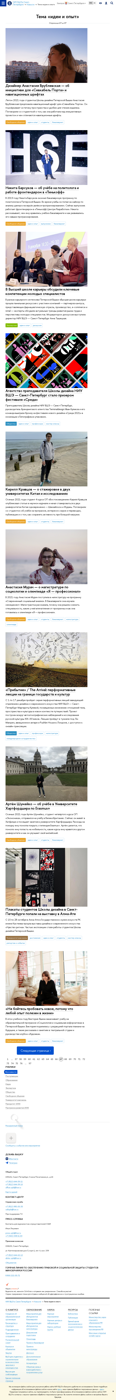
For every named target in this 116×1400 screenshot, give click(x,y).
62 (38, 1059)
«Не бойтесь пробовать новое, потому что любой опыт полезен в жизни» (39, 1011)
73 (8, 1063)
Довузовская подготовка (31, 1334)
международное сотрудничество (21, 738)
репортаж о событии (16, 943)
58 (20, 1059)
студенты (45, 122)
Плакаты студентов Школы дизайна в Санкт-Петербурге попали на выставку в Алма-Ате (42, 911)
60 (29, 1059)
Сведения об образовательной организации (13, 1317)
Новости (37, 1301)
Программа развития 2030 (17, 1107)
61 (34, 1059)
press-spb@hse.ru (13, 1233)
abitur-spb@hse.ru (13, 1258)
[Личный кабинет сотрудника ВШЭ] (106, 3)
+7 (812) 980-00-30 (14, 1206)
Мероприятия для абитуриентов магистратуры (33, 1326)
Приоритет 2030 (13, 1104)
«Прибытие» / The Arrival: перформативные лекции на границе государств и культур (41, 692)
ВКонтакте (13, 1159)
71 (79, 1059)
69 (70, 1059)
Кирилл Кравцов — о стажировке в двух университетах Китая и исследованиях (38, 491)
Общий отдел (12, 1171)
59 (25, 1059)
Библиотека (73, 1314)
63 (43, 1059)
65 (52, 1059)
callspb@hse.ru (12, 1209)
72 (83, 1059)
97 (30, 1063)
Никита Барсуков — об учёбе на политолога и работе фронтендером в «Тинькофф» (42, 190)
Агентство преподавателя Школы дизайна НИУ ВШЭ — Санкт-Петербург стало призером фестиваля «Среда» (44, 395)
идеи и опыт (33, 122)
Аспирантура (31, 1363)
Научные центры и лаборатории (54, 1321)
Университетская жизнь (16, 1100)
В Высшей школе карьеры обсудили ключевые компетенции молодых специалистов (42, 291)
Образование (12, 1080)
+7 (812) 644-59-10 (14, 1184)
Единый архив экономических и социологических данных (75, 1325)
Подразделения (12, 1329)
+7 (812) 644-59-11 (14, 1181)
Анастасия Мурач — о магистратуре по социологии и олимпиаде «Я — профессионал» (43, 589)
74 (12, 1063)
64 (47, 1059)
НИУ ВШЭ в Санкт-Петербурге (18, 1301)
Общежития (11, 1262)
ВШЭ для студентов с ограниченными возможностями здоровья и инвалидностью (14, 1362)
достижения (35, 938)
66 (56, 1059)
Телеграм (13, 1163)
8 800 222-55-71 (13, 1275)
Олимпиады (31, 1339)
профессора (37, 423)
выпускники (46, 223)
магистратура (72, 619)
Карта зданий (11, 1192)
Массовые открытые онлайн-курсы (97, 1334)
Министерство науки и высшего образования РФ (97, 1320)
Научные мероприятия (53, 1315)
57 (16, 1059)
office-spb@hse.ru (13, 1187)
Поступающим (12, 1076)
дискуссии (37, 325)
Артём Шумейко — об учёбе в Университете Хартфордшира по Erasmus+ (41, 806)
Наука (8, 1084)
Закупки (9, 1353)
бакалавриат (57, 122)
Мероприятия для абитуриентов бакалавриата (33, 1317)
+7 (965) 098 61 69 (14, 1236)
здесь (60, 1389)
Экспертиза (11, 1088)
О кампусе (12, 1309)
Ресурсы (73, 1309)
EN (94, 3)
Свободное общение (15, 1096)
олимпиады (11, 624)
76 (21, 1063)
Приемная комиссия (14, 1241)
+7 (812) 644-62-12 (14, 1255)
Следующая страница (35, 1051)
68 (65, 1059)
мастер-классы (52, 423)
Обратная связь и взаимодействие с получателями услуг (34, 1370)
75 (17, 1063)
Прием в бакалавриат (35, 1343)
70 (74, 1059)
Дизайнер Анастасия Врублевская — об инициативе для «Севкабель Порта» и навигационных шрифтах (37, 90)
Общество (10, 1092)
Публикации (73, 1317)
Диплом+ (30, 1353)
